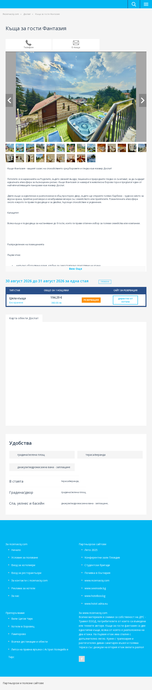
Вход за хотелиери (23, 565)
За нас (15, 596)
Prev (9, 100)
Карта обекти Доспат (24, 318)
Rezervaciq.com (11, 14)
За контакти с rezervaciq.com (29, 580)
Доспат (27, 14)
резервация (91, 300)
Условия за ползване (24, 557)
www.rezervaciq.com (97, 580)
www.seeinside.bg (95, 588)
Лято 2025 (91, 550)
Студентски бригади (97, 565)
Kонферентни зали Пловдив (102, 557)
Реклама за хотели (23, 588)
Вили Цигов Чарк (22, 618)
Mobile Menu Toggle (146, 4)
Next (142, 100)
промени (105, 281)
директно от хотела (125, 300)
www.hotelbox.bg (95, 596)
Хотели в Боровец (22, 626)
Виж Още (75, 268)
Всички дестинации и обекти (29, 641)
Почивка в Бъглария (97, 573)
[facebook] (82, 659)
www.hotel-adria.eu (96, 603)
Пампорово (18, 634)
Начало (16, 550)
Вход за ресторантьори (26, 573)
